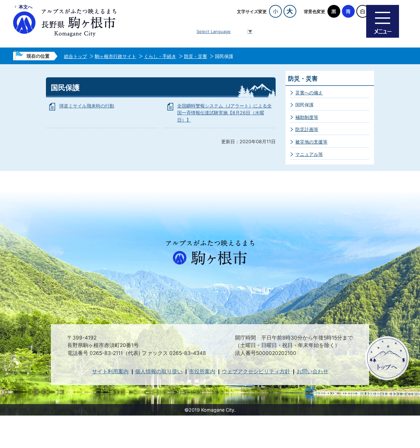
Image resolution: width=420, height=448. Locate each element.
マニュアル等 (309, 154)
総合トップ (75, 56)
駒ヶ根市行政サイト (115, 56)
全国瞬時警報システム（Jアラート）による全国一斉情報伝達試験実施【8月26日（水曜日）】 (224, 113)
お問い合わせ (312, 371)
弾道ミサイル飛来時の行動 (86, 105)
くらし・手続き (160, 56)
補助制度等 (306, 117)
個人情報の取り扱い (158, 371)
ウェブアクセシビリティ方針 (256, 371)
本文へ (25, 7)
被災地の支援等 (311, 142)
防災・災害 (195, 56)
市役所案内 (202, 371)
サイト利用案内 (110, 371)
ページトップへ (387, 358)
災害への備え (309, 92)
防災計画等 (306, 129)
